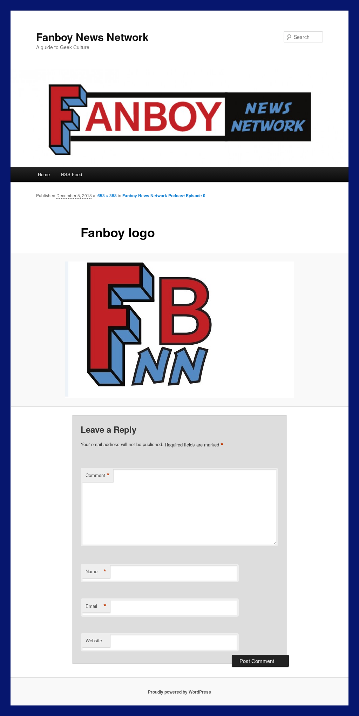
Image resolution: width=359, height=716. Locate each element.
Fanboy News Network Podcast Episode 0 (163, 195)
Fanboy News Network (92, 36)
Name (96, 571)
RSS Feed (71, 174)
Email (96, 606)
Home (44, 174)
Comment (98, 475)
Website (94, 640)
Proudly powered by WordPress (179, 692)
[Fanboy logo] (179, 329)
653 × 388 (107, 195)
